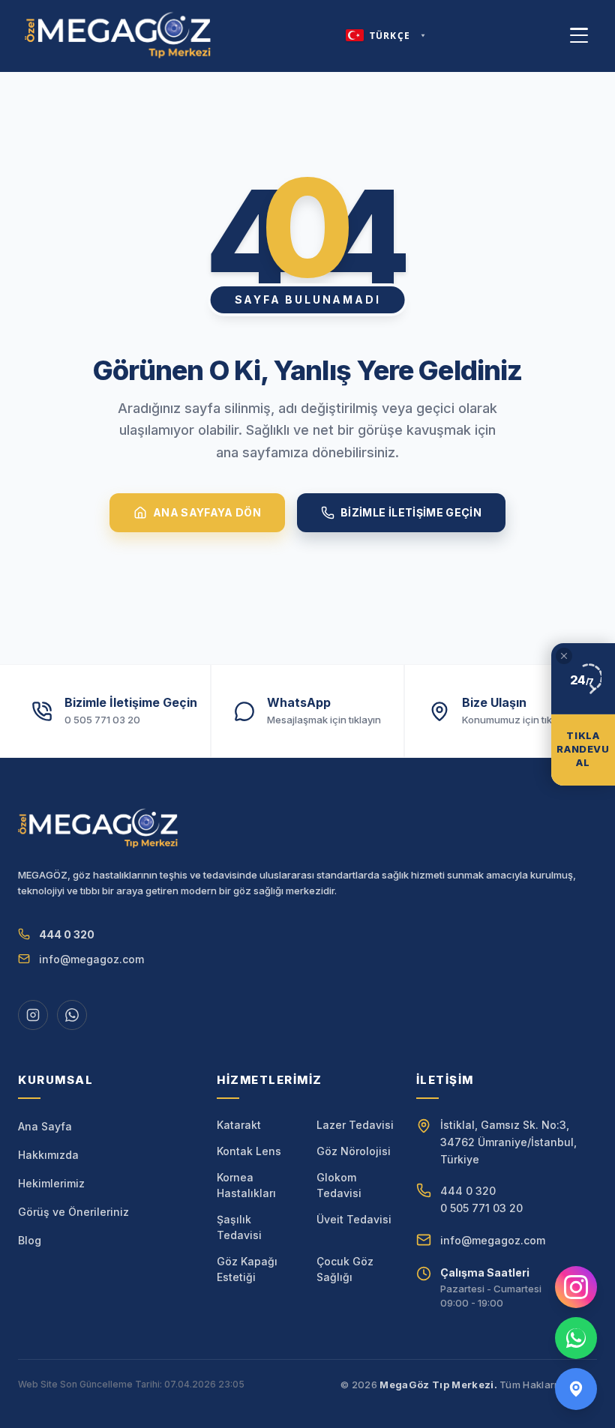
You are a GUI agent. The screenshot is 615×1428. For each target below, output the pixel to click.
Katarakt (239, 1124)
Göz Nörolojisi (353, 1151)
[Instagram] (576, 1287)
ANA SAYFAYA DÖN (207, 512)
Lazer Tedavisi (355, 1124)
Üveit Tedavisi (354, 1219)
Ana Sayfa (45, 1126)
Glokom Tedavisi (339, 1185)
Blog (29, 1240)
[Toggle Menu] (579, 35)
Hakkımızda (48, 1154)
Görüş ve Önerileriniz (73, 1211)
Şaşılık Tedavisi (239, 1227)
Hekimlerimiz (51, 1183)
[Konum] (576, 1389)
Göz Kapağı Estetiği (247, 1269)
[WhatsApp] (576, 1338)
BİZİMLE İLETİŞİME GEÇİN (411, 512)
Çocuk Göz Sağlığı (345, 1269)
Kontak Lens (249, 1151)
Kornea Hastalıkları (246, 1185)
